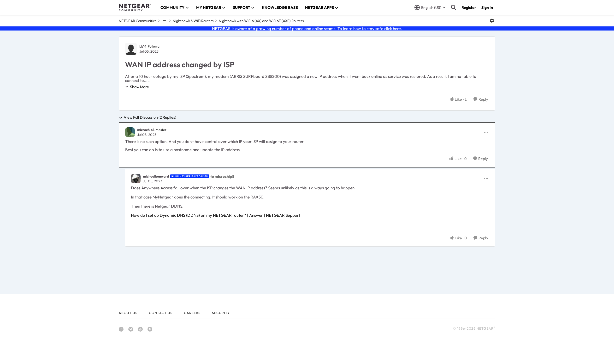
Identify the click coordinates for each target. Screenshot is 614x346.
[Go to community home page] (135, 7)
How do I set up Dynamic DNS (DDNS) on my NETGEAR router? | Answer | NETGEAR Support (215, 215)
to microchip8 (222, 176)
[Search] (453, 7)
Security (221, 313)
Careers (192, 313)
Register (468, 7)
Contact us (160, 313)
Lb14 (143, 46)
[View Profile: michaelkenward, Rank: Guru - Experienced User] (136, 178)
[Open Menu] (492, 20)
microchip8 (145, 129)
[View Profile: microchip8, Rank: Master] (130, 132)
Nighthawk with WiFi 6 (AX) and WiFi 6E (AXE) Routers (261, 21)
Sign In (487, 7)
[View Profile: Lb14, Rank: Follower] (131, 49)
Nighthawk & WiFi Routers (193, 21)
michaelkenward (156, 176)
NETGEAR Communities (137, 21)
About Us (128, 313)
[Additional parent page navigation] (164, 20)
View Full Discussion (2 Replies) (150, 117)
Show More (139, 87)
